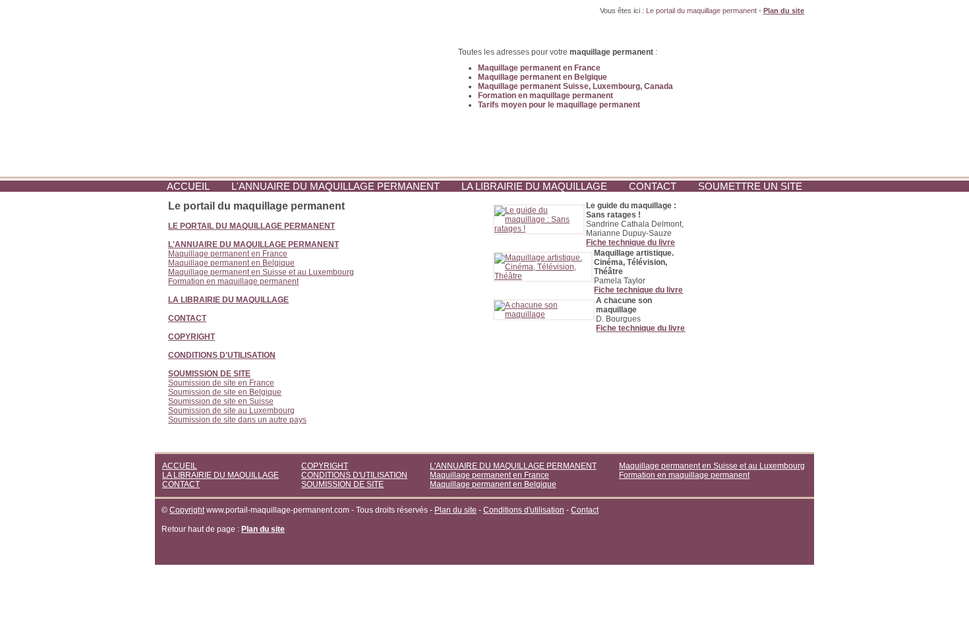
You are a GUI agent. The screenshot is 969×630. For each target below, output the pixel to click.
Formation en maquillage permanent (233, 281)
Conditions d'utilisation (523, 510)
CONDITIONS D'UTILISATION (354, 475)
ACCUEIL (188, 186)
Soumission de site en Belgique (224, 392)
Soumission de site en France (221, 382)
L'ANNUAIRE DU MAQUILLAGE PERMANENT (335, 186)
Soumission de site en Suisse (221, 401)
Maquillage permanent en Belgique (231, 263)
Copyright (186, 510)
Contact (585, 510)
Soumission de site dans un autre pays (237, 419)
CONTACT (652, 186)
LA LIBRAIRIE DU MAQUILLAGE (534, 186)
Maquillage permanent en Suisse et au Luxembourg (261, 272)
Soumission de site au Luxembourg (231, 410)
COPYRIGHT (324, 466)
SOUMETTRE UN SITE (750, 186)
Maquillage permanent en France (227, 253)
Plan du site (455, 510)
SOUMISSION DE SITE (342, 484)
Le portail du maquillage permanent (701, 10)
